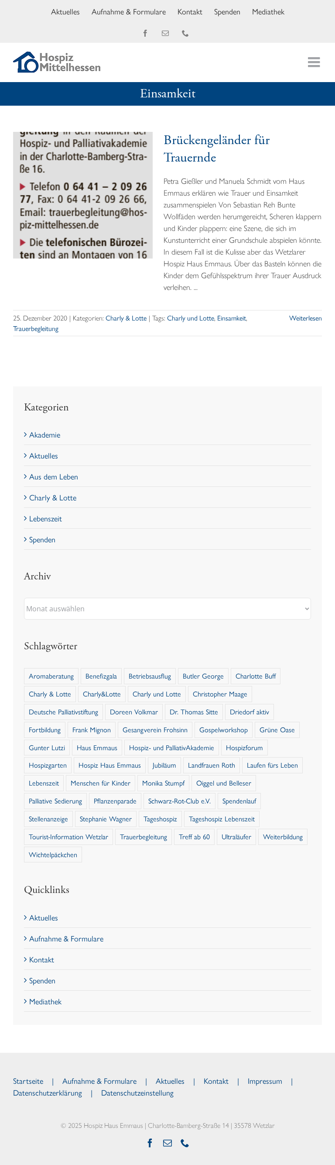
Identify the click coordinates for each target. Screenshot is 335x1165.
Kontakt (41, 959)
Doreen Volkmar (134, 712)
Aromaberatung (51, 676)
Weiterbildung (283, 836)
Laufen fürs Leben (272, 765)
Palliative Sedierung (55, 801)
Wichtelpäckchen (53, 854)
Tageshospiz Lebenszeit (222, 818)
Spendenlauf (239, 801)
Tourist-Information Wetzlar (68, 836)
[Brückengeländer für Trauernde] (83, 195)
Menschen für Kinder (100, 783)
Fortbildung (45, 729)
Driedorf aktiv (249, 712)
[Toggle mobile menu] (315, 62)
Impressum (265, 1080)
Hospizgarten (48, 765)
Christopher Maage (220, 694)
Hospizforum (244, 747)
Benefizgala (101, 676)
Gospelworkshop (223, 729)
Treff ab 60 (194, 836)
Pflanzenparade (115, 801)
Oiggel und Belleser (223, 783)
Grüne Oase (277, 729)
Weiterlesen (305, 318)
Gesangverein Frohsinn (155, 729)
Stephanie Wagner (106, 818)
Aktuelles (43, 455)
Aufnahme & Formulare (66, 938)
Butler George (203, 676)
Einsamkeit (231, 318)
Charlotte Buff (256, 676)
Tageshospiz (160, 818)
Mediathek (45, 1001)
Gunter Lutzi (47, 747)
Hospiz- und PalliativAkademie (171, 747)
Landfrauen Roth (211, 765)
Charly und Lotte (190, 318)
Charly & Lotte (126, 318)
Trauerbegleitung (35, 328)
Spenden (42, 539)
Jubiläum (164, 765)
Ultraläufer (236, 836)
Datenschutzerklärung (47, 1092)
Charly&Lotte (102, 694)
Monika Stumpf (163, 783)
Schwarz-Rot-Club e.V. (179, 801)
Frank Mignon (91, 729)
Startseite (28, 1080)
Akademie (44, 434)
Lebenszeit (45, 518)
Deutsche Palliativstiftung (63, 712)
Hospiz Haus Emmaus (110, 765)
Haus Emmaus (97, 747)
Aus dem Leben (53, 476)
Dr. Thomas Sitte (194, 712)
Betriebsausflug (150, 676)
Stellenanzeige (48, 818)
